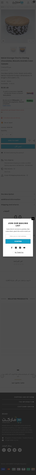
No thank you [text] (19, 252)
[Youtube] (24, 248)
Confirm (18, 241)
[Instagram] (16, 248)
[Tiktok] (20, 248)
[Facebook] (12, 248)
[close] (33, 218)
